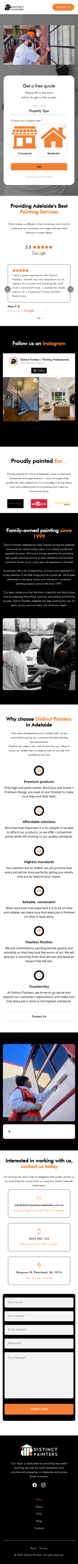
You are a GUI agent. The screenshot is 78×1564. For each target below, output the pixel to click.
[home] (28, 7)
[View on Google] (29, 311)
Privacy (44, 1548)
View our (39, 1277)
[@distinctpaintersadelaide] (13, 361)
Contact (39, 1528)
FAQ (39, 1513)
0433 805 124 (63, 7)
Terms (33, 1548)
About (39, 1506)
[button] (8, 289)
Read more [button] (19, 296)
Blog (39, 1521)
